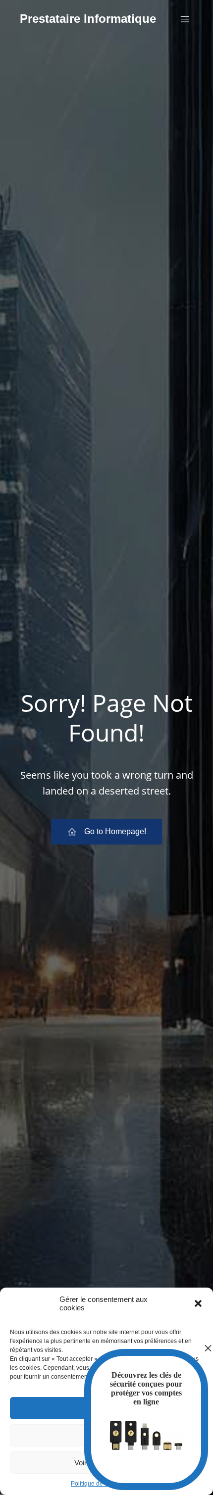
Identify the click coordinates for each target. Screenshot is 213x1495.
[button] (198, 1303)
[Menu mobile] (184, 18)
